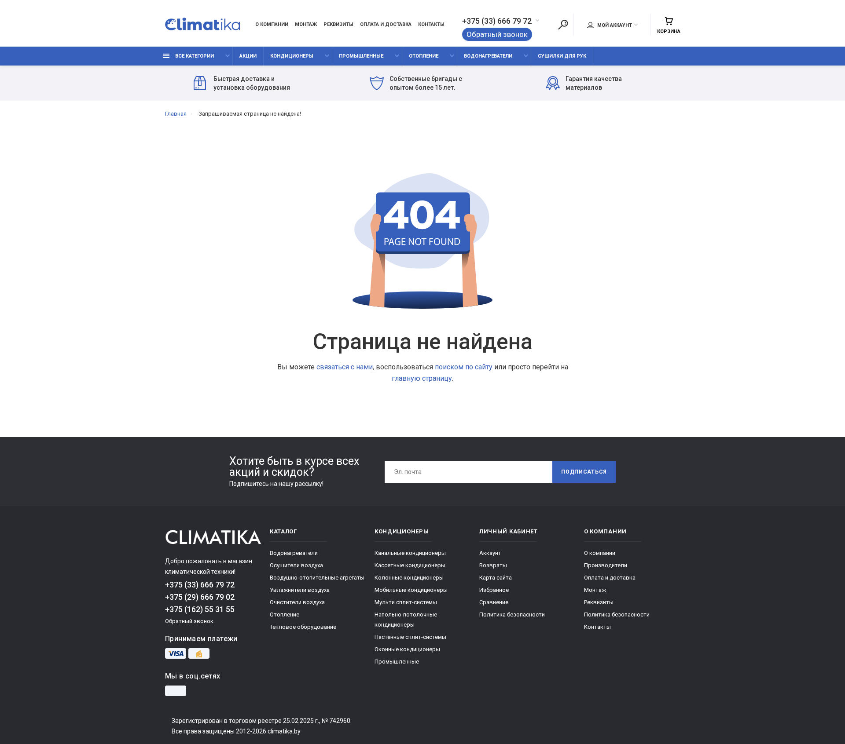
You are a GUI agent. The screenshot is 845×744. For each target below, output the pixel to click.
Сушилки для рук (562, 56)
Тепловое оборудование (303, 627)
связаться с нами (344, 367)
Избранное (494, 590)
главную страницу (422, 378)
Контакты (431, 24)
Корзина (668, 31)
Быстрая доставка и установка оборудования (251, 83)
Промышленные (361, 56)
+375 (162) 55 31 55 (200, 609)
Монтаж (306, 24)
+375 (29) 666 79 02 (200, 597)
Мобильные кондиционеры (411, 590)
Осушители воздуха (296, 565)
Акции (248, 56)
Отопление (423, 56)
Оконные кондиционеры (407, 649)
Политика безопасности (512, 614)
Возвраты (493, 565)
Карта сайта (495, 577)
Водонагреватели (488, 56)
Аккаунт (490, 553)
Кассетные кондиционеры (410, 565)
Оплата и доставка (385, 24)
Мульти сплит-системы (406, 602)
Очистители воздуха (297, 602)
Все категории (194, 56)
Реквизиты (338, 24)
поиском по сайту (463, 367)
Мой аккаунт (614, 25)
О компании (271, 24)
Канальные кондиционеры (410, 553)
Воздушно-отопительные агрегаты (317, 577)
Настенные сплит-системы (410, 637)
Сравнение (493, 602)
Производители (605, 565)
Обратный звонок (497, 34)
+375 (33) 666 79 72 (497, 21)
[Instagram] (175, 691)
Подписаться (584, 472)
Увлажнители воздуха (300, 590)
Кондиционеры (291, 56)
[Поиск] (563, 25)
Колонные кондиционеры (409, 577)
